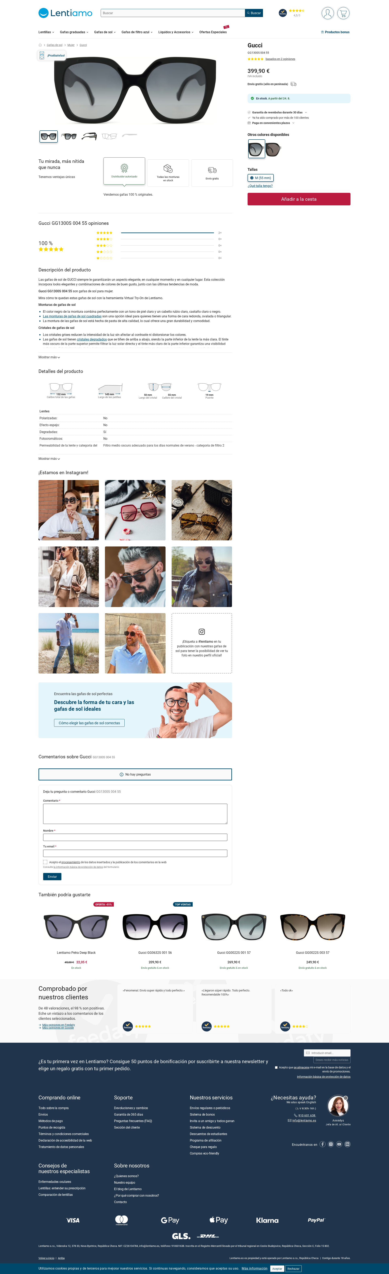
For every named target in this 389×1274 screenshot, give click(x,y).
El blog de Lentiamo (127, 1189)
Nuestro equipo (124, 1182)
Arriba (61, 1258)
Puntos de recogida (51, 1127)
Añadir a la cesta (299, 199)
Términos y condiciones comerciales (63, 1133)
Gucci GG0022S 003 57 (312, 953)
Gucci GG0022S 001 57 (234, 953)
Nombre (49, 830)
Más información (254, 1268)
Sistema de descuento (205, 1127)
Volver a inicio (46, 1258)
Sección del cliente (127, 1127)
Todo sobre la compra (53, 1107)
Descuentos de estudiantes (208, 1133)
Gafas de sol (54, 45)
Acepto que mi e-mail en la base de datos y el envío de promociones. (315, 1069)
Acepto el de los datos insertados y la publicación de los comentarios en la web (105, 864)
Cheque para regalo (203, 1146)
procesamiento (70, 862)
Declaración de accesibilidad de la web (65, 1140)
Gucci (83, 45)
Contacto (120, 1201)
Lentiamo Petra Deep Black (76, 953)
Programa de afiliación (205, 1140)
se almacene (301, 1067)
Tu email (49, 846)
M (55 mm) (263, 178)
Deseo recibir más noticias (332, 1060)
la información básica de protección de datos (78, 867)
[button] (49, 136)
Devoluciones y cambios (131, 1107)
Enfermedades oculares (54, 1181)
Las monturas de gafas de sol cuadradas (72, 316)
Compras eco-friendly (204, 1153)
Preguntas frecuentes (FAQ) (133, 1120)
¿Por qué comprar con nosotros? (136, 1195)
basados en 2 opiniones (280, 59)
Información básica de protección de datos (324, 1076)
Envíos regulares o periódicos (210, 1107)
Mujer (71, 45)
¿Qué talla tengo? (260, 186)
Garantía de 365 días (128, 1114)
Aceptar (277, 1269)
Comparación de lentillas (55, 1194)
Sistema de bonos (202, 1114)
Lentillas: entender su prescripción (61, 1188)
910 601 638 (307, 1115)
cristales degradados (92, 339)
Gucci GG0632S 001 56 (155, 953)
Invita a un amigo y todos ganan (212, 1120)
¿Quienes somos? (126, 1176)
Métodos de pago (50, 1120)
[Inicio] (40, 45)
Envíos (43, 1114)
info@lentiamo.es (304, 1120)
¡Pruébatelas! (56, 55)
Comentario (51, 800)
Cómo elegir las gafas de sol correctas (89, 722)
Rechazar (293, 1269)
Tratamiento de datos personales (61, 1146)
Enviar (52, 876)
